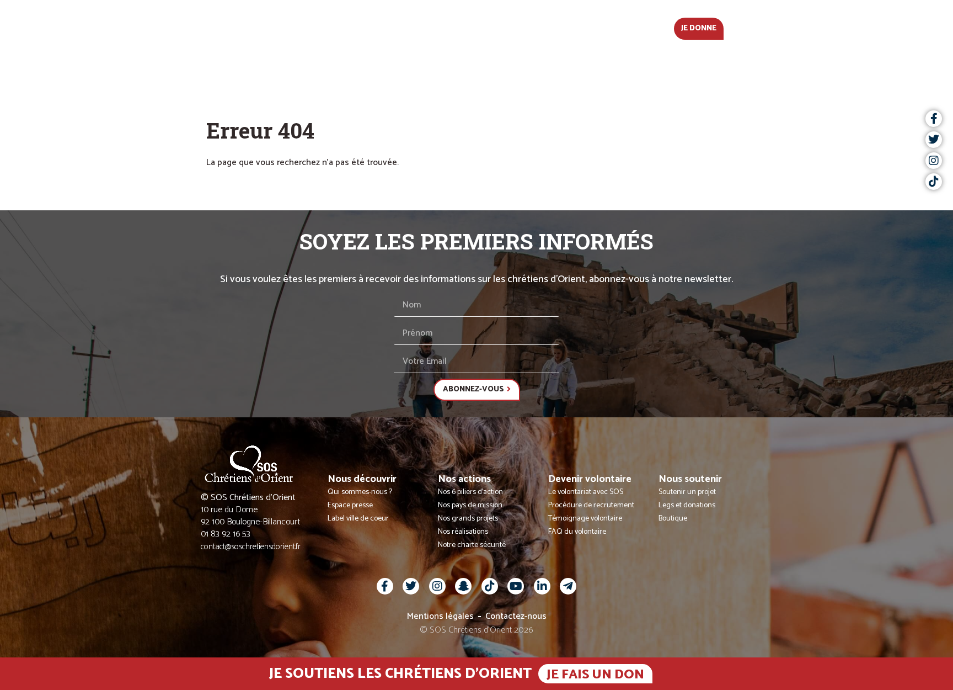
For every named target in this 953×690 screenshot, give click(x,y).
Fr (739, 27)
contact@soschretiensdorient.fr (251, 547)
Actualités (279, 27)
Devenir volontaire (531, 27)
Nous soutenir (626, 27)
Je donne (698, 28)
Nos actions (441, 27)
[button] (760, 27)
